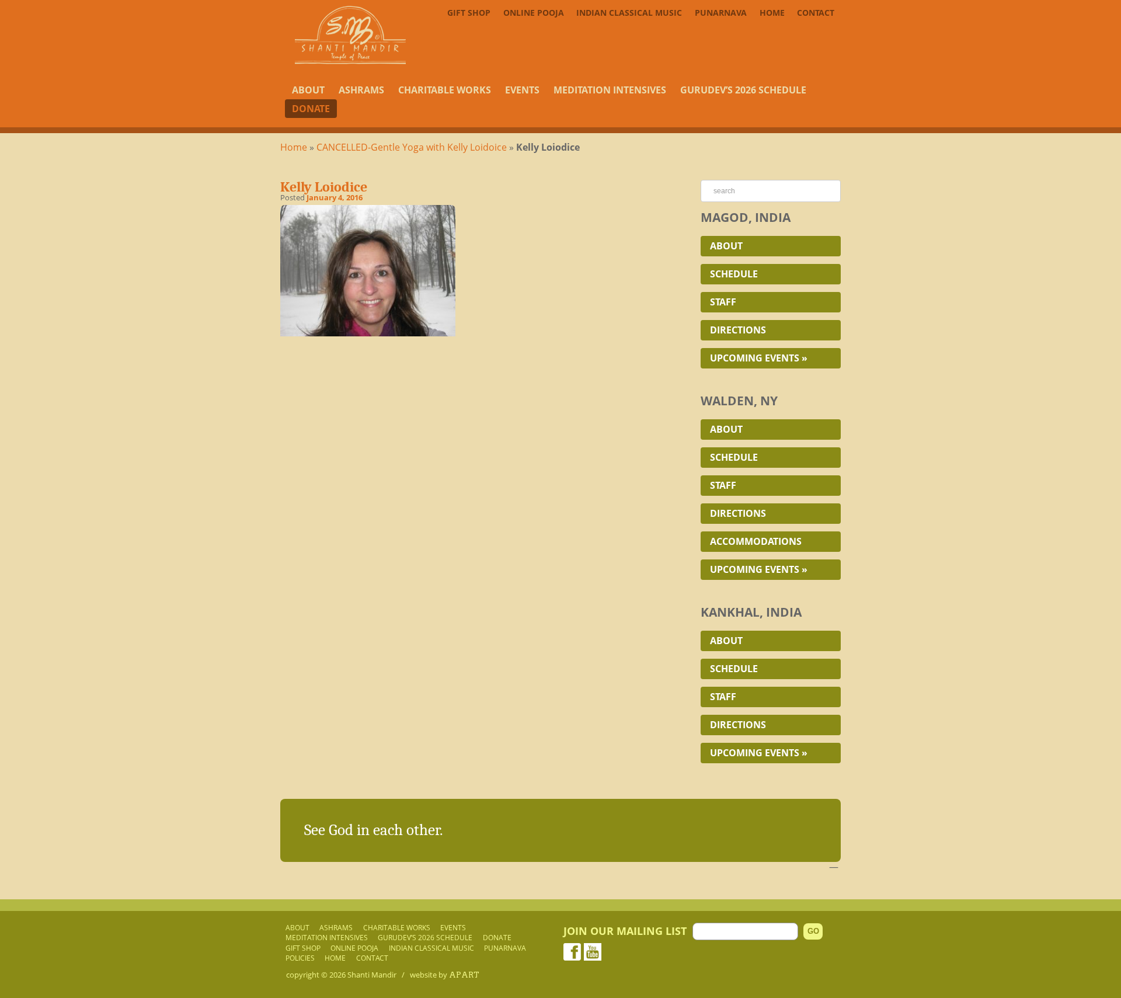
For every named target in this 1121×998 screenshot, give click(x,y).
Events (522, 90)
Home (772, 12)
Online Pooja (533, 12)
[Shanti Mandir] (350, 60)
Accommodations (756, 541)
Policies (300, 957)
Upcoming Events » (758, 358)
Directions (738, 330)
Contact (815, 12)
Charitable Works (444, 90)
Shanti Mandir (371, 974)
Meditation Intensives (609, 90)
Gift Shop (468, 12)
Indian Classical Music (629, 12)
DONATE (311, 108)
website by (444, 974)
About (308, 90)
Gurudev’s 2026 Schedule (743, 90)
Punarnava (721, 12)
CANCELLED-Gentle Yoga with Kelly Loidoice (411, 147)
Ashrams (361, 90)
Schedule (734, 273)
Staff (723, 301)
